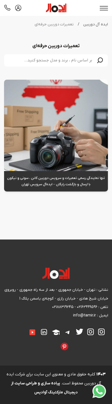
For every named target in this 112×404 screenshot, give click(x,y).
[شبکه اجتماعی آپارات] (56, 333)
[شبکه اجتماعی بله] (12, 329)
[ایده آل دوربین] (56, 8)
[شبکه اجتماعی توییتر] (79, 332)
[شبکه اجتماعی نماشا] (48, 342)
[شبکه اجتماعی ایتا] (20, 329)
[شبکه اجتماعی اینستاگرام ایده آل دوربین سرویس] (90, 332)
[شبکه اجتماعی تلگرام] (68, 333)
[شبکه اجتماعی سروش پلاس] (16, 329)
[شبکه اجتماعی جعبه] (52, 342)
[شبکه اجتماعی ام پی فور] (44, 342)
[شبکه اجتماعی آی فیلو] (56, 342)
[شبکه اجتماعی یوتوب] (32, 333)
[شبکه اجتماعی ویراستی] (72, 342)
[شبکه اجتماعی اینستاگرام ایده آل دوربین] (101, 332)
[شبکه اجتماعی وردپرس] (40, 342)
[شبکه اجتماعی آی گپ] (24, 329)
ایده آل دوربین (95, 24)
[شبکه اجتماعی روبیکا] (7, 329)
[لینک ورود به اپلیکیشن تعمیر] (18, 8)
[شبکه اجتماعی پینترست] (64, 346)
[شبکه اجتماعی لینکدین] (44, 332)
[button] (100, 60)
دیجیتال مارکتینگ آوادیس (56, 392)
